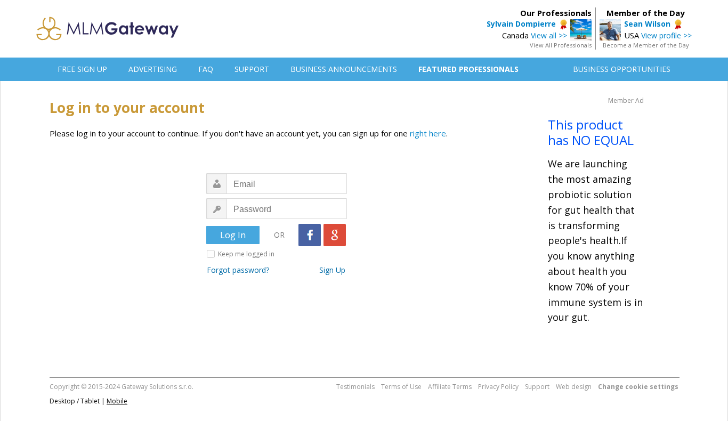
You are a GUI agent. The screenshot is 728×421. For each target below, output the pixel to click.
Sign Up (332, 270)
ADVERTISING (152, 69)
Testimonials (355, 386)
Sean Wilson (647, 24)
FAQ (205, 69)
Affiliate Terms (450, 386)
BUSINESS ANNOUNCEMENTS (343, 69)
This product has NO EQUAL (591, 132)
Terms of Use (401, 386)
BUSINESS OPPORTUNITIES (621, 69)
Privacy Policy (498, 386)
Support (537, 386)
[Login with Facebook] (309, 235)
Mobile (117, 401)
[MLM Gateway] (107, 37)
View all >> (549, 35)
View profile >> (666, 35)
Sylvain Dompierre (521, 24)
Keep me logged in (246, 253)
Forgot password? (238, 270)
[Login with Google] (334, 235)
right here (428, 133)
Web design (574, 386)
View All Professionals (561, 45)
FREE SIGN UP (82, 69)
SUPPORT (251, 69)
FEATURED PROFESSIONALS (468, 69)
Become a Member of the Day (646, 45)
